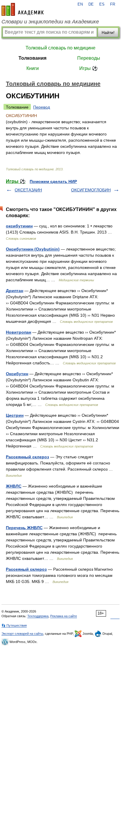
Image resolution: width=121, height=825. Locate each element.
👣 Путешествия (14, 625)
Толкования (32, 58)
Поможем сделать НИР (53, 181)
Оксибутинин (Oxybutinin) (33, 249)
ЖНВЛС (13, 486)
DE (91, 4)
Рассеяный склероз (26, 569)
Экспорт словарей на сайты (22, 633)
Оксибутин (17, 373)
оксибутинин (19, 226)
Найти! (108, 32)
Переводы (88, 58)
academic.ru (22, 9)
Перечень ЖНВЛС (24, 527)
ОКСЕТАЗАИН (28, 190)
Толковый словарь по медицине (60, 47)
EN (80, 4)
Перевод (41, 107)
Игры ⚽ (88, 68)
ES (102, 4)
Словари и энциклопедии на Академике (50, 22)
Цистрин (14, 415)
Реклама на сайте (63, 616)
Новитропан (18, 332)
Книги (32, 68)
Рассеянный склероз (27, 456)
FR (112, 4)
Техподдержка (37, 616)
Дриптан (14, 290)
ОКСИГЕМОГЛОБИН (91, 190)
